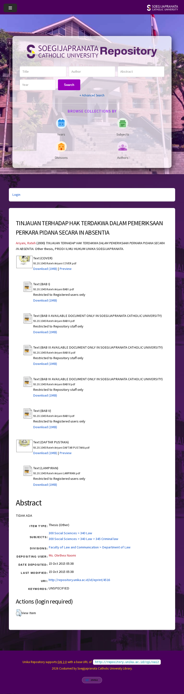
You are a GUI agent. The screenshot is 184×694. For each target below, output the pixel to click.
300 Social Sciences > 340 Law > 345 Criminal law (83, 539)
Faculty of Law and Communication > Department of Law (90, 547)
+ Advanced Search (92, 95)
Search (69, 85)
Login (16, 194)
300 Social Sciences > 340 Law (70, 533)
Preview (65, 269)
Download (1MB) (45, 269)
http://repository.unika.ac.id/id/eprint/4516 (79, 580)
